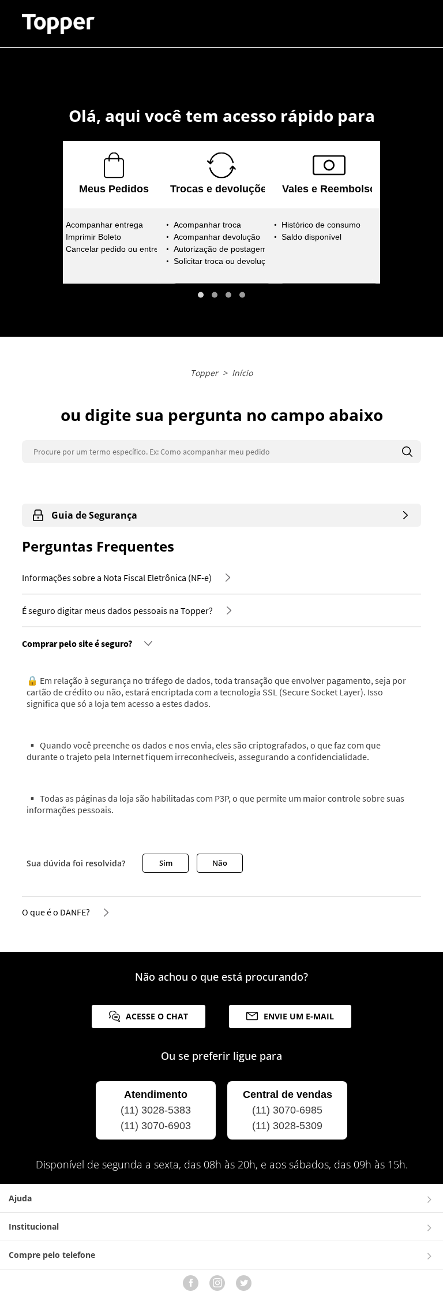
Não (219, 863)
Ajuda (20, 1198)
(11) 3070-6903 (156, 1125)
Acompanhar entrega (104, 224)
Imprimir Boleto (93, 236)
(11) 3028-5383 (156, 1110)
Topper (204, 372)
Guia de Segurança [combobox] (94, 515)
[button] (201, 295)
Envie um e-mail (299, 1016)
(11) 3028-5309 (287, 1125)
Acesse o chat (157, 1016)
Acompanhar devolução (217, 236)
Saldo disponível (311, 236)
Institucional (34, 1226)
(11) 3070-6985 (287, 1110)
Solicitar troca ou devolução (224, 261)
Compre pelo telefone (52, 1254)
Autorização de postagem (220, 249)
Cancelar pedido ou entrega (117, 249)
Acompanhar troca (207, 224)
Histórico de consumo (321, 224)
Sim (165, 863)
